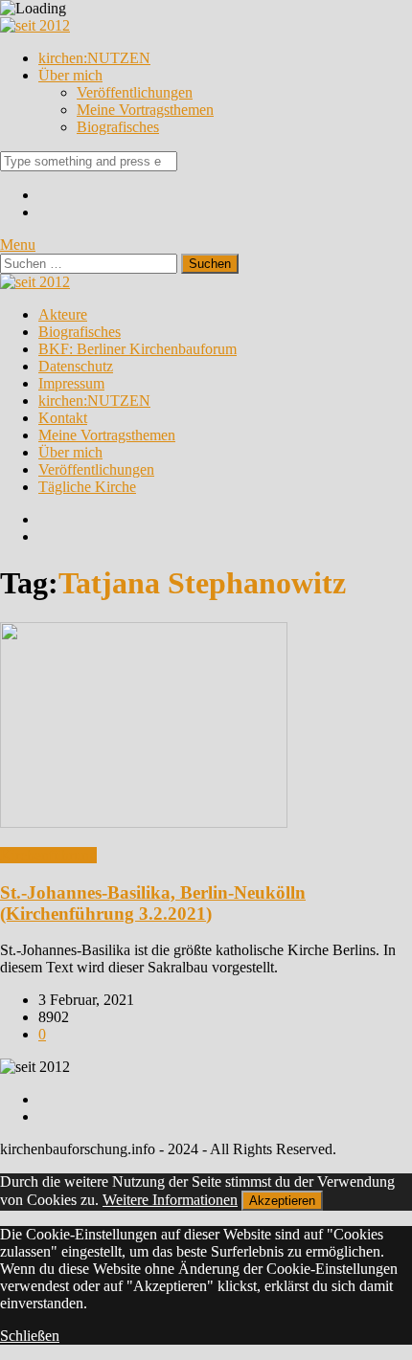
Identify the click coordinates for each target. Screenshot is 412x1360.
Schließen (29, 1335)
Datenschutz (75, 366)
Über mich (70, 75)
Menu (17, 244)
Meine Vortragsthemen (145, 109)
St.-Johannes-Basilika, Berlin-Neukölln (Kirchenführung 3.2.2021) (153, 903)
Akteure (62, 314)
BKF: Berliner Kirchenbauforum (137, 349)
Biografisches (118, 127)
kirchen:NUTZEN (94, 58)
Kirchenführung (48, 855)
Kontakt (62, 418)
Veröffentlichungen (135, 92)
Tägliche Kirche (87, 487)
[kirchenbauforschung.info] (35, 25)
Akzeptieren (282, 1200)
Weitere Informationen (170, 1200)
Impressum (71, 383)
